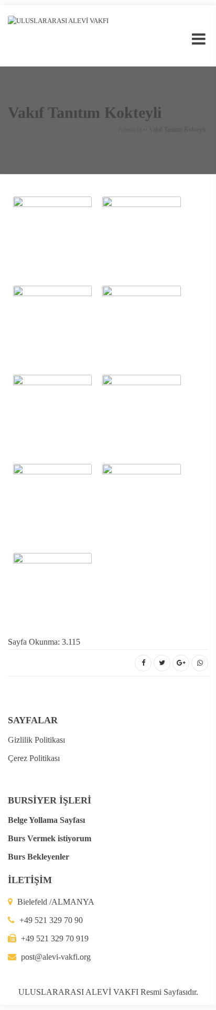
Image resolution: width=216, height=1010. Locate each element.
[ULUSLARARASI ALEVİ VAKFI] (58, 20)
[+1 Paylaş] (180, 663)
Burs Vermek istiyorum (49, 838)
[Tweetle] (162, 663)
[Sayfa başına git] (197, 996)
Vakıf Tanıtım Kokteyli (84, 112)
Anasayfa (130, 129)
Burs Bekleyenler (38, 856)
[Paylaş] (143, 663)
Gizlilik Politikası (36, 739)
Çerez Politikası (34, 758)
